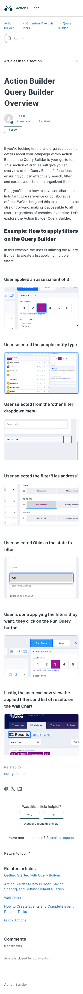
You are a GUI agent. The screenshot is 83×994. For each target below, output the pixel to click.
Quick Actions (15, 920)
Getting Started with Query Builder (32, 875)
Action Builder (15, 984)
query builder (15, 773)
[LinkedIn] (20, 789)
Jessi (21, 116)
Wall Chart (12, 898)
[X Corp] (13, 789)
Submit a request (60, 837)
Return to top (15, 853)
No (53, 815)
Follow (13, 129)
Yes (29, 815)
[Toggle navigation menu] (70, 8)
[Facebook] (6, 789)
